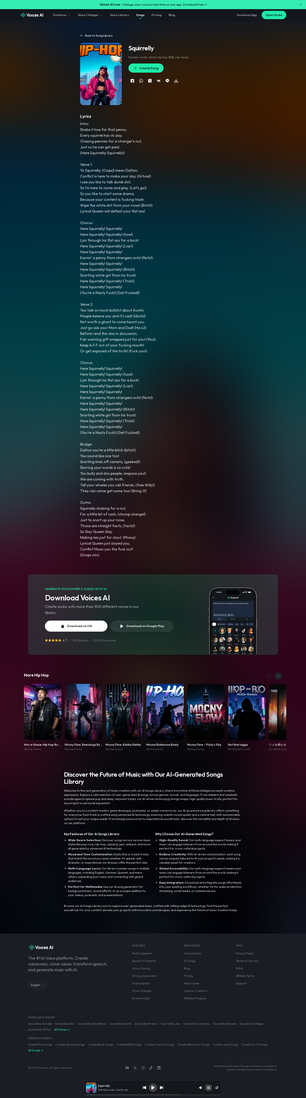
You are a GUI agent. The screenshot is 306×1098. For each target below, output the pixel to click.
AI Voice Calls (141, 998)
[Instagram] (143, 1067)
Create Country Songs (159, 1044)
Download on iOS (79, 626)
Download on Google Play (145, 626)
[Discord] (127, 1067)
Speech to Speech (144, 961)
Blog (172, 15)
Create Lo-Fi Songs (254, 1044)
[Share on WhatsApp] (141, 81)
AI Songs (189, 961)
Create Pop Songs (40, 1044)
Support (241, 983)
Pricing (157, 15)
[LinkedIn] (158, 1067)
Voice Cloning (141, 968)
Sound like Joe (170, 1024)
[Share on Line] (167, 81)
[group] (153, 1095)
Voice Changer (88, 15)
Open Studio (273, 15)
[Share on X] (150, 81)
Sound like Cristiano (196, 1024)
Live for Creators (195, 991)
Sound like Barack (224, 1024)
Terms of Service (247, 961)
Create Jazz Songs (225, 1044)
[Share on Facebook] (132, 81)
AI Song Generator (144, 976)
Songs (140, 15)
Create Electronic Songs (194, 1044)
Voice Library (119, 15)
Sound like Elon (65, 1024)
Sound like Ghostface (92, 1024)
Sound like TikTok (39, 1029)
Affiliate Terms (245, 976)
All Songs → (35, 1050)
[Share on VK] (159, 81)
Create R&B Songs (129, 1044)
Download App (247, 15)
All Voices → (62, 1029)
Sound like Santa (120, 1024)
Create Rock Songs (100, 1044)
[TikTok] (150, 1067)
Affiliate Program (195, 998)
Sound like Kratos (146, 1024)
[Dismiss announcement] (300, 4)
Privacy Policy (245, 953)
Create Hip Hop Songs (70, 1044)
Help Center (192, 983)
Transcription (141, 983)
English (35, 985)
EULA (239, 968)
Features (59, 15)
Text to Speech (142, 953)
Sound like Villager (252, 1024)
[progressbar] (153, 1095)
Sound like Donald (40, 1024)
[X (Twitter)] (135, 1067)
